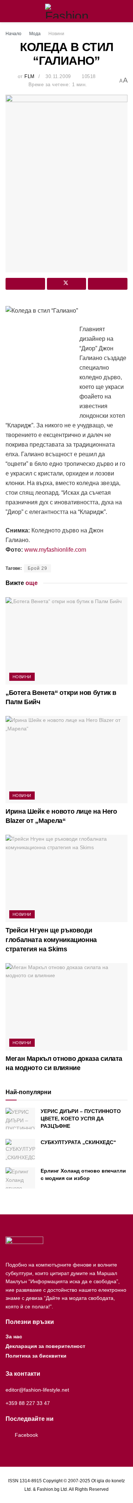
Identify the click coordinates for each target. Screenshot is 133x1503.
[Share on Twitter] (66, 284)
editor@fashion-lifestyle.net (37, 1390)
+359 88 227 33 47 (28, 1403)
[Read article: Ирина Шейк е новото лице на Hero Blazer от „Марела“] (66, 759)
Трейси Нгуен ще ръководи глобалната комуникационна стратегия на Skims (51, 939)
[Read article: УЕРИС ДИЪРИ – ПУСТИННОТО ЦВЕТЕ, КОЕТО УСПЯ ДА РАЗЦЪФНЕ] (20, 1118)
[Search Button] (124, 11)
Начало (13, 33)
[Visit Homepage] (66, 11)
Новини (56, 33)
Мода (35, 33)
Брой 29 (37, 568)
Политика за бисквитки (36, 1356)
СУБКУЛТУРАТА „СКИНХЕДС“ (78, 1142)
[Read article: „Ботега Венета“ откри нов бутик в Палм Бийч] (66, 641)
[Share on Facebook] (25, 284)
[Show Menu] (9, 11)
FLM (29, 76)
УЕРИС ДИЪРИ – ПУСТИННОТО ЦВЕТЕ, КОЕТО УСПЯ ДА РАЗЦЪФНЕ (81, 1118)
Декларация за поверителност (45, 1346)
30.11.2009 (58, 76)
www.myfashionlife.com (55, 550)
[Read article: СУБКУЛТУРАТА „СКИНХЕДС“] (20, 1149)
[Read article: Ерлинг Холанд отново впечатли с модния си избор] (20, 1177)
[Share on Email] (107, 284)
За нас (14, 1336)
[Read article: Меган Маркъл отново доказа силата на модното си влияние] (66, 1006)
